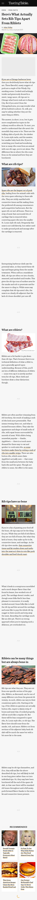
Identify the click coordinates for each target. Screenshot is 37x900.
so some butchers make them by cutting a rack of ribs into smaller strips (18, 450)
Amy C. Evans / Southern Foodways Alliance (22, 184)
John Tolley (8, 27)
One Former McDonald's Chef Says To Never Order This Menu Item (27, 884)
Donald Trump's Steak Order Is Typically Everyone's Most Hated (9, 853)
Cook (4, 10)
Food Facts (13, 10)
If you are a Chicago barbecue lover (16, 79)
